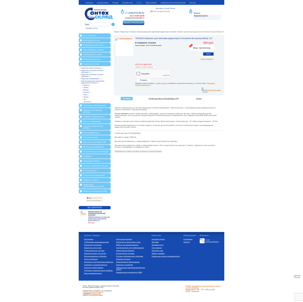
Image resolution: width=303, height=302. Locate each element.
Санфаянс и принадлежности (93, 117)
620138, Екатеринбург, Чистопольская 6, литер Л (203, 286)
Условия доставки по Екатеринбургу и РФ (164, 98)
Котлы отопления (89, 35)
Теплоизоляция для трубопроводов (96, 151)
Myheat (85, 90)
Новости (186, 242)
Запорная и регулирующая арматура (92, 111)
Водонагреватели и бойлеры (93, 50)
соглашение (95, 293)
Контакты (192, 2)
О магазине (89, 2)
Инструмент (87, 156)
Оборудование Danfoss (91, 161)
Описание (126, 98)
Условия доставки (214, 90)
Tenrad (85, 97)
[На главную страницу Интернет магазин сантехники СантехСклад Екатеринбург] (100, 13)
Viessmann (87, 102)
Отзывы (199, 98)
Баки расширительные (91, 133)
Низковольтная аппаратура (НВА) (95, 191)
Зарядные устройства (91, 180)
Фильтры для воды (90, 170)
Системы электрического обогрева (95, 166)
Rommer (86, 92)
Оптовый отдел (127, 2)
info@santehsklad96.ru (134, 18)
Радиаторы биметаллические (91, 68)
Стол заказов (157, 248)
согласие (164, 83)
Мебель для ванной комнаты (93, 147)
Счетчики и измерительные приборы (93, 127)
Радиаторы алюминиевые (90, 79)
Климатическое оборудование (94, 175)
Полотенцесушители (90, 137)
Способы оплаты (103, 2)
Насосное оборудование (92, 121)
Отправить (143, 80)
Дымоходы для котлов (91, 40)
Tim (84, 99)
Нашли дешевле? (207, 59)
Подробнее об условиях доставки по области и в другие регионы (138, 151)
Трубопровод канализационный (94, 105)
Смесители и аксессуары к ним (94, 142)
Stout (85, 95)
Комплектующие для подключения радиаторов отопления (92, 82)
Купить (208, 54)
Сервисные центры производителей (173, 2)
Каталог (139, 2)
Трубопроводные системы (92, 54)
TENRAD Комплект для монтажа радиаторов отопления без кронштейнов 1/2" (99, 218)
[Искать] (113, 24)
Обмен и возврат (151, 2)
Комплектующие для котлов (93, 45)
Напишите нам (157, 251)
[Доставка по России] (160, 11)
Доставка (115, 2)
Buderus (86, 85)
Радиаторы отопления (91, 64)
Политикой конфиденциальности (93, 292)
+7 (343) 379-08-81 (192, 288)
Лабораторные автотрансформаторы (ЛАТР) (93, 185)
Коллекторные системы (91, 59)
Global (85, 87)
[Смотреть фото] (124, 47)
